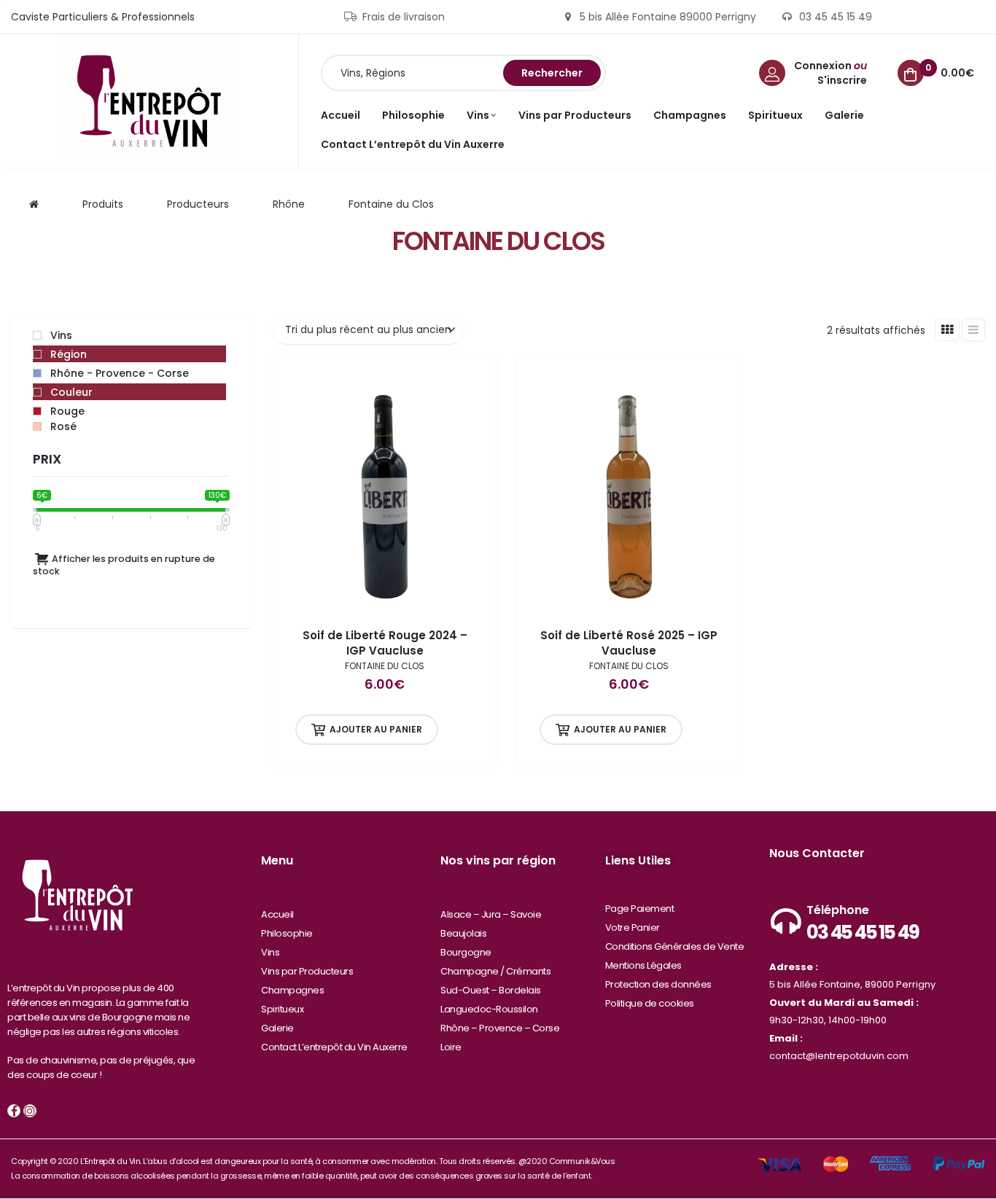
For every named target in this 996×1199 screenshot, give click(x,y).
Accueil (277, 914)
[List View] (973, 330)
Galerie (277, 1028)
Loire (451, 1047)
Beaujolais (463, 933)
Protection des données (658, 984)
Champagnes (292, 990)
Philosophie (287, 933)
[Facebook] (13, 1110)
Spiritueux (282, 1009)
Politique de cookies (649, 1003)
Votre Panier (632, 927)
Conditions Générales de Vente (674, 946)
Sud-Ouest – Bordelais (490, 990)
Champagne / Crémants (495, 971)
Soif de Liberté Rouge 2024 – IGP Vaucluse (385, 643)
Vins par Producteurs (307, 971)
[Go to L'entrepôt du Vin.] (34, 204)
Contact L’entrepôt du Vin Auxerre (334, 1047)
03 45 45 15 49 (862, 932)
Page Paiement (639, 908)
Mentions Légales (643, 965)
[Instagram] (29, 1110)
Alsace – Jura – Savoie (490, 914)
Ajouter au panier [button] (376, 729)
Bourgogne (465, 952)
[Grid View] (947, 330)
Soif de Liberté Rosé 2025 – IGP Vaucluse (628, 643)
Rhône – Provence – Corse (499, 1028)
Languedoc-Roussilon (489, 1009)
